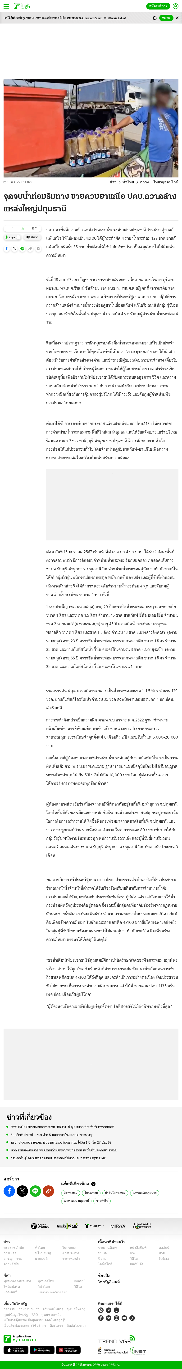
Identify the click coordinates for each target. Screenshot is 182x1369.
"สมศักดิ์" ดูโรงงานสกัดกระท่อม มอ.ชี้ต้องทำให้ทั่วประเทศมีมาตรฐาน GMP (58, 1158)
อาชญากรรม (12, 1258)
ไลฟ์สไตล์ (104, 1264)
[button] (7, 249)
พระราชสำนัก (12, 1248)
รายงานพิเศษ (107, 1248)
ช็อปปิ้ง (103, 1275)
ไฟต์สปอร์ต (11, 1286)
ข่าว (119, 182)
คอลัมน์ (161, 1248)
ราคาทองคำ (69, 1258)
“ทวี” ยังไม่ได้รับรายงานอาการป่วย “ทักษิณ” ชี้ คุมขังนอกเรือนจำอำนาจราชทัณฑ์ (62, 1127)
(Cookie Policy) (117, 18)
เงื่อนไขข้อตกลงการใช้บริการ (22, 1325)
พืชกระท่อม (70, 1192)
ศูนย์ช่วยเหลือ (47, 1315)
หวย (160, 1253)
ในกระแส (67, 1248)
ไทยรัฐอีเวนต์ (107, 1281)
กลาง (148, 182)
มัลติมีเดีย (135, 1264)
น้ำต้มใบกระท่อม (112, 1192)
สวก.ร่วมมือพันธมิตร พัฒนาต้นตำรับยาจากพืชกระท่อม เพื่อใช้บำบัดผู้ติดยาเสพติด (64, 1150)
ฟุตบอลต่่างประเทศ (16, 1281)
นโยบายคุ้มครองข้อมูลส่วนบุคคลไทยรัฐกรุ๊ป (31, 1320)
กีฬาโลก (40, 1286)
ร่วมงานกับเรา (27, 1309)
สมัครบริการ (159, 6)
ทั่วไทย (133, 182)
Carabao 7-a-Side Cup (51, 1292)
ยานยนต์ (40, 1258)
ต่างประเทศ (69, 1253)
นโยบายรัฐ (41, 1253)
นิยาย (101, 1258)
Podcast (163, 1258)
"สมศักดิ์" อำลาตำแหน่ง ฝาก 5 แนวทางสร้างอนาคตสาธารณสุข (52, 1135)
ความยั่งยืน (11, 1264)
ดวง (131, 1253)
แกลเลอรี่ (10, 1292)
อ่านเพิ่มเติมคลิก (85, 18)
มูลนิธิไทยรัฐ (71, 1309)
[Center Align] (177, 18)
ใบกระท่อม (90, 1192)
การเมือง (9, 1253)
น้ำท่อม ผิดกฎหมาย (139, 1192)
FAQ (31, 1315)
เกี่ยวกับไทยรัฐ (49, 1309)
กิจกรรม (9, 1309)
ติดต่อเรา (50, 1325)
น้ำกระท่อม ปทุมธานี (75, 1200)
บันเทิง (102, 1253)
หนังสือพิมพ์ (136, 1248)
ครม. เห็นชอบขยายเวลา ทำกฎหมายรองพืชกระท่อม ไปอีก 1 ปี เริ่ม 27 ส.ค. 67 (61, 1142)
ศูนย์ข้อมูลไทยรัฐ (14, 1315)
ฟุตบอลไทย (42, 1281)
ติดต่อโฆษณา (68, 1325)
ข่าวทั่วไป (99, 1200)
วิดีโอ (132, 1258)
